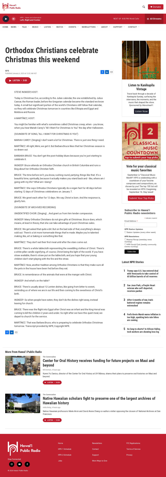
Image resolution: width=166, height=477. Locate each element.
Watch (59, 27)
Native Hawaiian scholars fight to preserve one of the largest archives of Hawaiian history (99, 400)
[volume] (13, 19)
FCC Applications (133, 443)
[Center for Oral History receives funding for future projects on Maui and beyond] (22, 365)
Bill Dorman (47, 370)
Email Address (131, 221)
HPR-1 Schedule (64, 449)
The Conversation (49, 357)
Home (5, 27)
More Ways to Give (99, 461)
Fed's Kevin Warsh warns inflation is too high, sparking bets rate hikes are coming (144, 317)
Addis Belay (47, 407)
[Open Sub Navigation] (18, 27)
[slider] (17, 18)
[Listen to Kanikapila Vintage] (141, 60)
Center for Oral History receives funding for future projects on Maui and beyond (98, 362)
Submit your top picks (141, 198)
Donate (157, 6)
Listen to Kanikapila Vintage (141, 87)
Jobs (60, 461)
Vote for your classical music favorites (141, 168)
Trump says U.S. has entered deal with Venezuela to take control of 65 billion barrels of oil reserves (142, 273)
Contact (95, 449)
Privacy (129, 455)
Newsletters (97, 443)
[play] (6, 18)
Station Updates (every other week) (141, 232)
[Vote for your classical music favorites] (141, 141)
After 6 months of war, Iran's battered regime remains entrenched (140, 302)
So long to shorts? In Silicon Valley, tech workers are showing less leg (143, 330)
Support (95, 455)
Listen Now (141, 111)
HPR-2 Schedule (64, 455)
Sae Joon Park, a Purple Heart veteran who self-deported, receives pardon (141, 288)
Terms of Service (133, 449)
